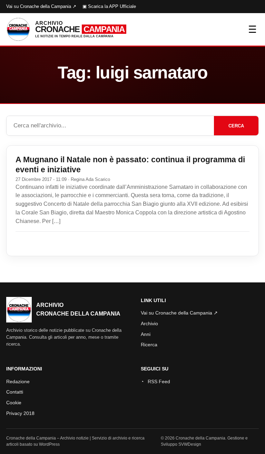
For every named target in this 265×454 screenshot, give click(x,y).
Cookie (13, 402)
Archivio (149, 323)
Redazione (18, 381)
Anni (145, 334)
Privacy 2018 (20, 413)
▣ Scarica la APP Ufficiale (109, 6)
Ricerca (149, 344)
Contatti (14, 392)
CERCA (236, 125)
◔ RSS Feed (155, 381)
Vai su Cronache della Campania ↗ (41, 6)
